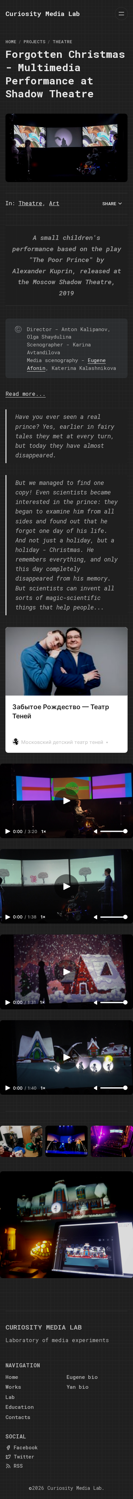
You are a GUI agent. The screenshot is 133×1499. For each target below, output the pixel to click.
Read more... (25, 393)
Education (19, 1406)
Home (10, 41)
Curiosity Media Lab (74, 1488)
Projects (34, 41)
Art (54, 203)
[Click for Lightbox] (21, 1141)
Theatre (62, 41)
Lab (10, 1397)
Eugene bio (82, 1376)
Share (109, 203)
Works (13, 1386)
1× (43, 831)
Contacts (17, 1417)
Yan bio (77, 1386)
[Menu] (121, 13)
